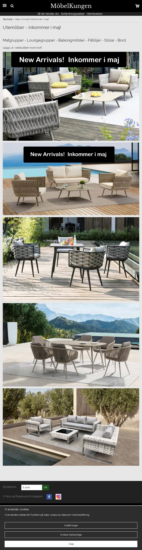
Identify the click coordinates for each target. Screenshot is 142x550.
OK (45, 487)
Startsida (7, 19)
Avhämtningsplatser (72, 13)
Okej (71, 544)
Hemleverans (95, 13)
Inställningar (71, 525)
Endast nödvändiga (71, 534)
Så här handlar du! (48, 13)
